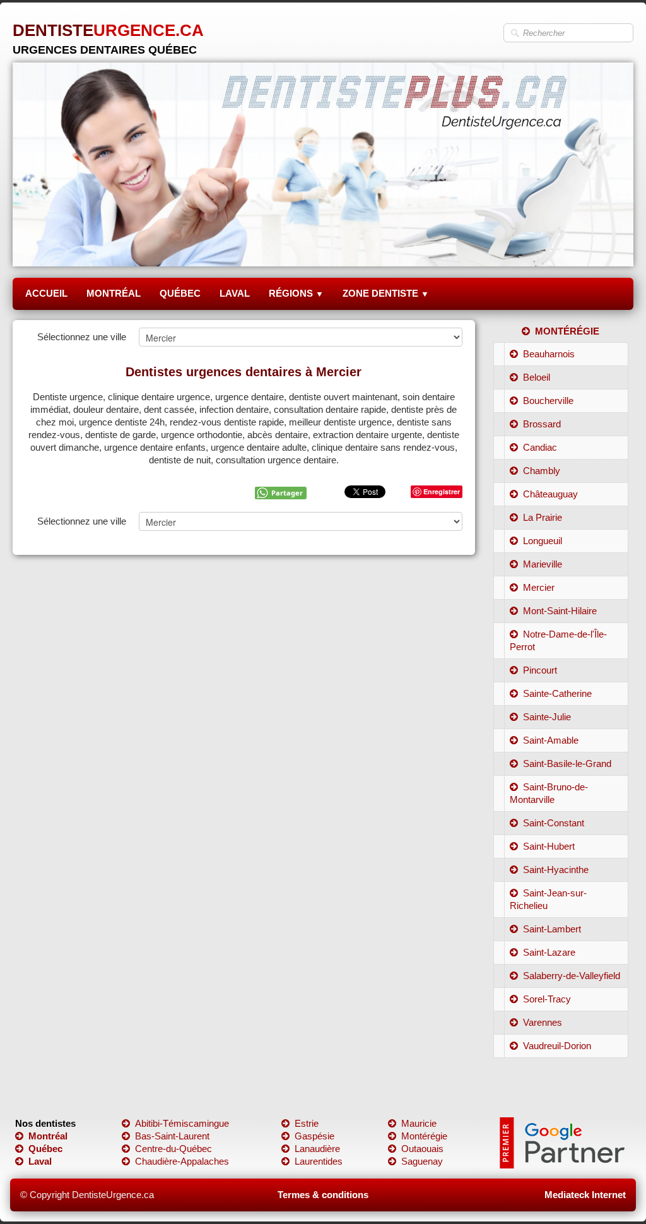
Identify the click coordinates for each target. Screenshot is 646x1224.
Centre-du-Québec (173, 1148)
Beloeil (536, 377)
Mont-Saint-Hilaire (560, 610)
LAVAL (235, 293)
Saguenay (422, 1161)
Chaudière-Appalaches (182, 1161)
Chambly (541, 470)
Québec (45, 1148)
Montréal (48, 1136)
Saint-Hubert (549, 846)
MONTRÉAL (113, 293)
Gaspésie (314, 1136)
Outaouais (422, 1148)
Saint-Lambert (552, 929)
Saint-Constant (553, 822)
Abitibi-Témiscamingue (182, 1123)
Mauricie (419, 1123)
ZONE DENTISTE (386, 293)
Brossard (542, 424)
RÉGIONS (296, 293)
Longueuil (542, 540)
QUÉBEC (180, 293)
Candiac (540, 447)
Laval (40, 1161)
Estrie (307, 1123)
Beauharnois (549, 353)
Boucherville (548, 400)
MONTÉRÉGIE (567, 331)
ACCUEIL (46, 293)
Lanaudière (317, 1148)
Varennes (542, 1022)
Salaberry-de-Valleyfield (571, 975)
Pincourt (540, 670)
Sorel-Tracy (547, 999)
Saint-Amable (550, 740)
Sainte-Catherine (557, 693)
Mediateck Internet (585, 1194)
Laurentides (319, 1161)
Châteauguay (550, 494)
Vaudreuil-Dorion (557, 1045)
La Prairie (542, 517)
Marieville (542, 564)
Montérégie (424, 1136)
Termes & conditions (323, 1194)
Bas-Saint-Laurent (172, 1136)
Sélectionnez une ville (81, 336)
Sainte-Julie (547, 716)
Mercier (539, 587)
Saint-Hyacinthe (556, 869)
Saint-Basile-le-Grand (567, 763)
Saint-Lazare (549, 952)
